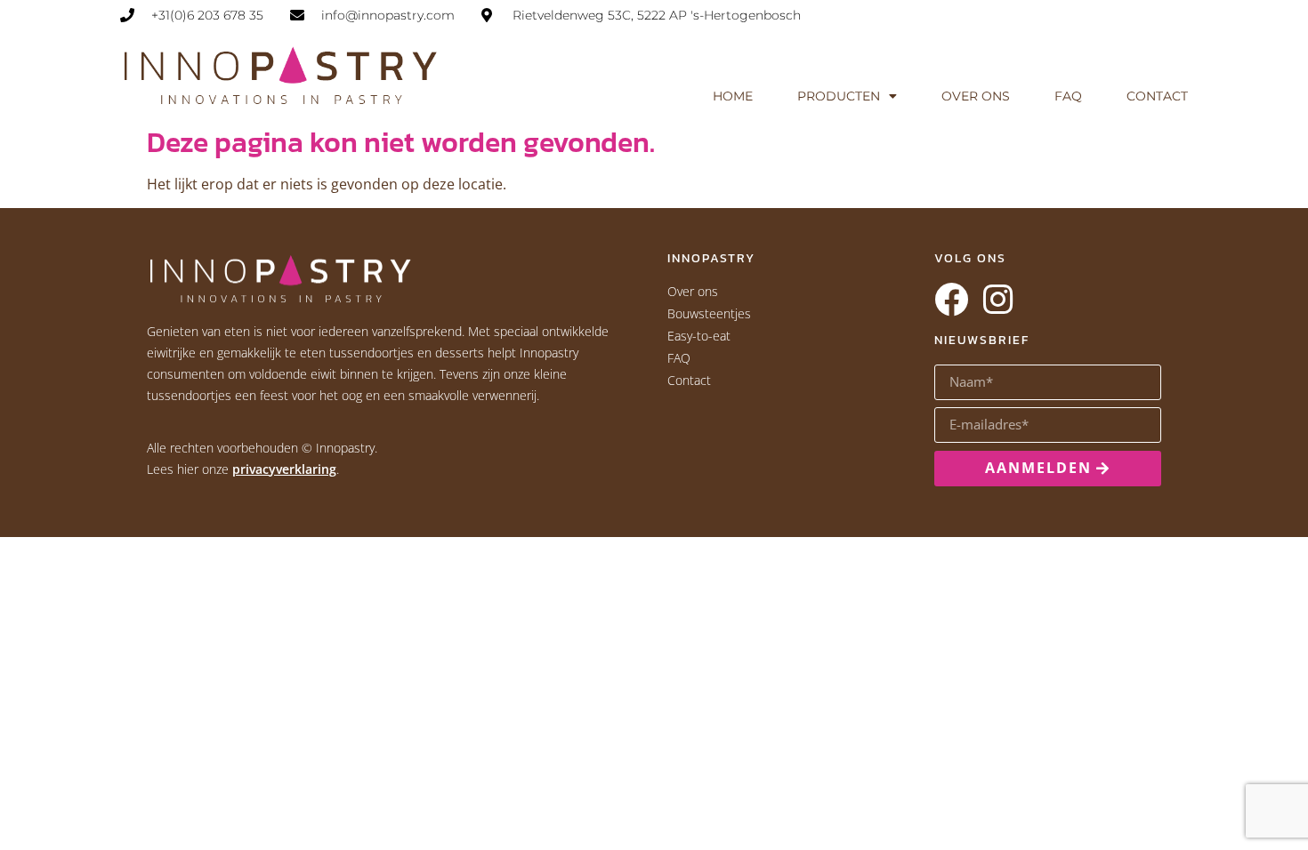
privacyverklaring (284, 469)
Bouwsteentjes (709, 313)
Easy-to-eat (699, 335)
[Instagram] (997, 300)
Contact (1157, 96)
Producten (838, 96)
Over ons (975, 96)
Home (733, 96)
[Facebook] (951, 300)
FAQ (1068, 96)
